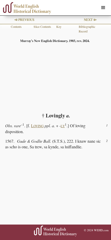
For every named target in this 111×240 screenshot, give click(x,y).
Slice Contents (42, 26)
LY (63, 126)
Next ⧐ (90, 19)
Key (58, 26)
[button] (103, 7)
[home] (26, 8)
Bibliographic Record (87, 28)
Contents (16, 26)
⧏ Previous (24, 19)
